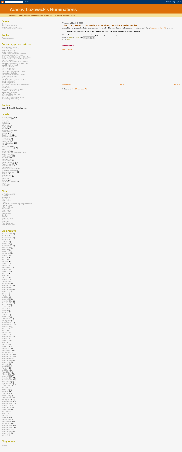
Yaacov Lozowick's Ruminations (43, 9)
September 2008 (7, 407)
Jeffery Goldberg (7, 207)
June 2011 (5, 342)
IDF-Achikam (6, 138)
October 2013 (6, 305)
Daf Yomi (5, 127)
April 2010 (5, 370)
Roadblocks (6, 87)
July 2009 (5, 388)
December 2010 (7, 354)
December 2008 (7, 401)
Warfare (4, 185)
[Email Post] (81, 37)
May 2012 (5, 332)
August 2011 (6, 340)
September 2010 (7, 360)
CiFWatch (5, 196)
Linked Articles (6, 161)
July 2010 (5, 364)
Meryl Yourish (6, 210)
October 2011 (6, 338)
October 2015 (6, 269)
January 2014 (6, 299)
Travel (4, 183)
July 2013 (5, 309)
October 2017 (6, 248)
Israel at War (6, 146)
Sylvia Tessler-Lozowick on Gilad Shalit (15, 63)
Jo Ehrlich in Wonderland (10, 49)
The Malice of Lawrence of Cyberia (13, 74)
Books (4, 122)
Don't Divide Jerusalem (9, 25)
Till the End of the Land (9, 76)
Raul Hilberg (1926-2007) (10, 99)
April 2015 (5, 279)
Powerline (5, 216)
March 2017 (6, 252)
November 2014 (7, 285)
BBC (68, 40)
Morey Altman (6, 213)
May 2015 (5, 277)
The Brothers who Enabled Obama (13, 71)
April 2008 (5, 417)
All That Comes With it (9, 194)
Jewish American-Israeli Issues (12, 153)
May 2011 (5, 344)
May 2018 (5, 240)
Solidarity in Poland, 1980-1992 (12, 55)
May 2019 (5, 236)
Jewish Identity (7, 156)
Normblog (5, 215)
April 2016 (5, 263)
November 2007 (7, 427)
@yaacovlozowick (8, 38)
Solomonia (5, 221)
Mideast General (7, 164)
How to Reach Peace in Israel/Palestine (15, 62)
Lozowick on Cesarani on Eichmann (14, 54)
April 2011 (5, 346)
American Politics (7, 117)
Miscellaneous (6, 165)
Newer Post (66, 84)
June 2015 (5, 275)
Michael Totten (6, 212)
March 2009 (6, 395)
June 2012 (5, 330)
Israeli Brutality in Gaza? (10, 65)
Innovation (5, 141)
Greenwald (5, 132)
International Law (7, 143)
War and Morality (7, 95)
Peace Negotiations (8, 170)
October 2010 (6, 358)
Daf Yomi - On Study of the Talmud (13, 97)
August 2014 (6, 291)
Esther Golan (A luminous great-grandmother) (17, 204)
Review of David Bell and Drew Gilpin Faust (16, 57)
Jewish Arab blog (7, 154)
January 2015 (6, 283)
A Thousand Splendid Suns (11, 94)
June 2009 (5, 390)
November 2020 (7, 234)
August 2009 (6, 386)
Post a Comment (67, 49)
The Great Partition (8, 66)
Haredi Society (7, 135)
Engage (4, 202)
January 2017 (6, 253)
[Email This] (84, 37)
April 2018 (5, 242)
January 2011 (6, 352)
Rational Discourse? (8, 172)
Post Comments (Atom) (80, 89)
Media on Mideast (8, 162)
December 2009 (7, 378)
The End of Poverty (8, 70)
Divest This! (5, 199)
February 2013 (7, 319)
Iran (3, 144)
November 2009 (7, 380)
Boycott (4, 124)
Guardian (5, 133)
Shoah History (6, 177)
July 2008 (5, 411)
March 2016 (6, 265)
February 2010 (7, 374)
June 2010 (5, 366)
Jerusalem (5, 151)
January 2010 (6, 376)
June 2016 (5, 259)
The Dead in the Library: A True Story (14, 79)
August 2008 (6, 409)
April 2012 (5, 334)
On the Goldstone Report (10, 52)
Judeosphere (6, 208)
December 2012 (7, 323)
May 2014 (5, 295)
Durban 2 (5, 128)
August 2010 (6, 362)
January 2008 (6, 423)
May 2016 (5, 261)
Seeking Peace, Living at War (11, 27)
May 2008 (5, 415)
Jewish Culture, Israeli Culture (12, 29)
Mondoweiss (6, 167)
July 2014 (5, 293)
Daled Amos (6, 197)
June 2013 (5, 311)
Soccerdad (5, 220)
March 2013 (6, 317)
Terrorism (5, 180)
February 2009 (7, 397)
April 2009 (5, 394)
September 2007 (7, 431)
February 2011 (6, 350)
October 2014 (6, 287)
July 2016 (5, 257)
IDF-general (6, 140)
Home (122, 84)
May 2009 (5, 392)
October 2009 (6, 382)
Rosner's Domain (7, 218)
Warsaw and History (8, 50)
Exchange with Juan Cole (10, 91)
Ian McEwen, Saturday (9, 92)
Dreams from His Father (10, 73)
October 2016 (6, 255)
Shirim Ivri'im (6, 175)
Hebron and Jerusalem (9, 47)
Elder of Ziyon (6, 200)
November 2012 (7, 324)
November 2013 (7, 303)
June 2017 (5, 250)
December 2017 (7, 246)
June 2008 (5, 413)
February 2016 (7, 267)
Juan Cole (5, 157)
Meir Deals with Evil (8, 68)
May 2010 (5, 368)
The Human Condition (9, 182)
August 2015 (6, 271)
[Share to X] (89, 37)
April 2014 (5, 297)
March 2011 (6, 348)
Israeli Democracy (8, 148)
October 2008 (6, 405)
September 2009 (7, 384)
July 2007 (5, 435)
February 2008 (7, 421)
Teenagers (5, 86)
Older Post (176, 84)
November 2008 (7, 403)
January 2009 (6, 399)
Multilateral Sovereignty (9, 169)
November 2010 (7, 356)
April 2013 (5, 315)
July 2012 (5, 328)
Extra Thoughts (7, 205)
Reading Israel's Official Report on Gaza (15, 58)
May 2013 (5, 313)
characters (5, 125)
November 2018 (7, 238)
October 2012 (6, 326)
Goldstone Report (7, 130)
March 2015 (6, 281)
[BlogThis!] (86, 37)
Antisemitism (6, 119)
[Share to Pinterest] (93, 37)
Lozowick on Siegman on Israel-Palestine (15, 84)
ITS (3, 149)
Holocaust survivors (8, 136)
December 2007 (7, 425)
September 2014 (7, 289)
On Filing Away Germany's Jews (12, 89)
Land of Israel (6, 159)
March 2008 (6, 419)
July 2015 (5, 273)
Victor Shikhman (7, 223)
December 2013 (7, 301)
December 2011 (7, 336)
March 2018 (6, 244)
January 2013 (6, 321)
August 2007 (6, 433)
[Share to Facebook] (91, 37)
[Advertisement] (81, 66)
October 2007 (6, 429)
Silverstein (5, 178)
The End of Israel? (8, 60)
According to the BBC (158, 28)
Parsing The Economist (9, 78)
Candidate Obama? (8, 81)
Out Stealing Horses (8, 83)
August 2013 (6, 307)
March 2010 (6, 372)
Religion (4, 173)
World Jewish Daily (8, 225)
